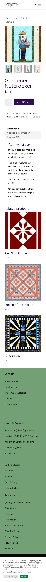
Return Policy (11, 542)
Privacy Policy (11, 537)
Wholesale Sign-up (14, 525)
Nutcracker (36, 117)
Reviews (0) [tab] (13, 137)
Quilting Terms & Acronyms (18, 502)
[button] (37, 30)
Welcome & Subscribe (15, 392)
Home (7, 18)
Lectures (9, 459)
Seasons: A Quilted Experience (19, 430)
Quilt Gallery (11, 482)
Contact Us (10, 398)
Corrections (10, 508)
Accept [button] (23, 576)
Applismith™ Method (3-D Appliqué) (22, 436)
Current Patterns (32, 113)
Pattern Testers (12, 404)
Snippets (9, 476)
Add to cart (24, 102)
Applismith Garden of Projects (19, 441)
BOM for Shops (12, 531)
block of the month (23, 117)
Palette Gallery (12, 488)
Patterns (16, 18)
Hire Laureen (11, 387)
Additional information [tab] (18, 132)
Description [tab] (13, 128)
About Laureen (12, 381)
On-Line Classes (12, 465)
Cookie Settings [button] (11, 576)
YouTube (9, 470)
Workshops (10, 453)
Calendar (9, 514)
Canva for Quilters (14, 447)
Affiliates (9, 548)
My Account (10, 519)
